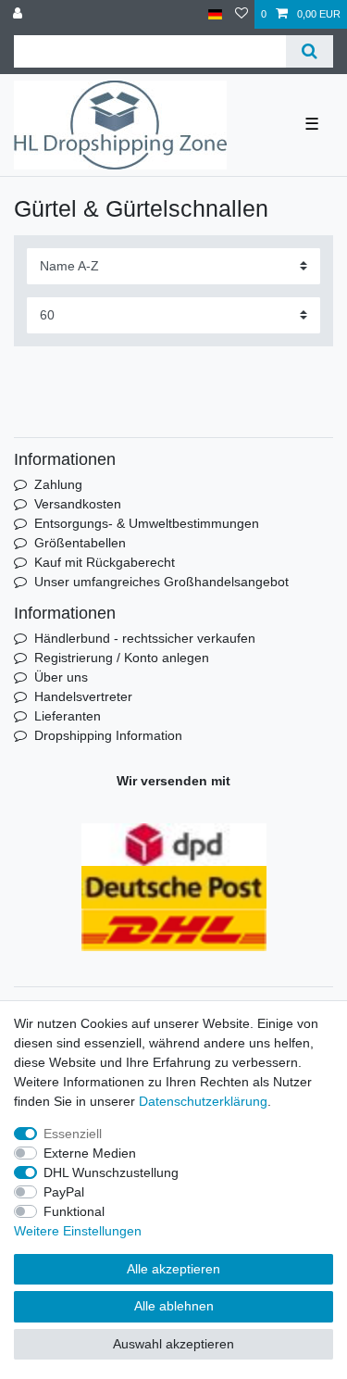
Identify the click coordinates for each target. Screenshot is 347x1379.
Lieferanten (67, 715)
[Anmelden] (19, 14)
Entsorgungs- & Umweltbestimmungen (146, 523)
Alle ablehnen (174, 1305)
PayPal (63, 1192)
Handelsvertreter (83, 696)
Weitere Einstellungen (78, 1230)
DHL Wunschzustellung (111, 1172)
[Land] (215, 14)
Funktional (74, 1211)
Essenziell (72, 1133)
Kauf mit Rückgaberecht (104, 562)
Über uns (61, 677)
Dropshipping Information (108, 735)
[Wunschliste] (241, 14)
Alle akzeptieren (173, 1268)
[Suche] (309, 51)
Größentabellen (80, 542)
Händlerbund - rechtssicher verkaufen (144, 638)
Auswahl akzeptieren (173, 1343)
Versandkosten (77, 503)
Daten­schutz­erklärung (203, 1101)
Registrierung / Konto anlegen (121, 657)
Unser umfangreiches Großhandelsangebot (161, 581)
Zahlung (58, 484)
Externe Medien (89, 1153)
